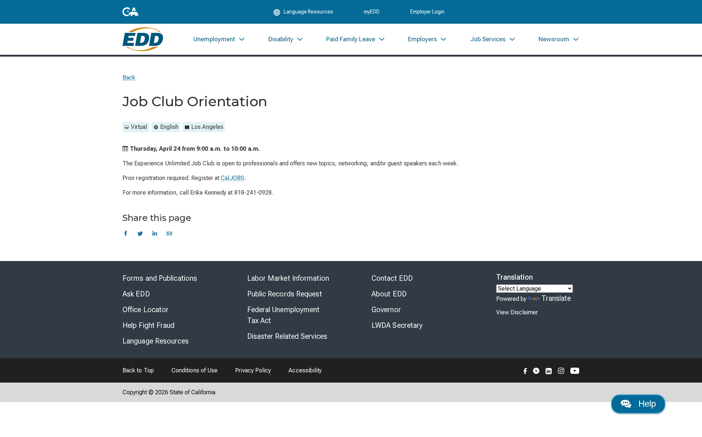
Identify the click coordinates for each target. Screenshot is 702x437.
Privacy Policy (253, 370)
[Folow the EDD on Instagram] (561, 370)
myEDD (372, 12)
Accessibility (305, 370)
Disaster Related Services (287, 336)
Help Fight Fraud (148, 325)
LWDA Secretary (397, 325)
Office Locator (145, 309)
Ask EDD (136, 294)
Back (128, 77)
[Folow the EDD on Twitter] (536, 370)
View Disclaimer (517, 312)
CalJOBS (232, 178)
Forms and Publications (159, 278)
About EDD (389, 294)
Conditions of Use (194, 370)
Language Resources (155, 341)
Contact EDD (392, 278)
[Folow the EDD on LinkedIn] (549, 370)
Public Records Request (284, 294)
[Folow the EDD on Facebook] (525, 370)
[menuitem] (219, 39)
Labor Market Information (288, 278)
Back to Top (138, 370)
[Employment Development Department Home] (142, 39)
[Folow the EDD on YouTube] (575, 370)
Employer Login (427, 12)
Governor (386, 309)
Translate (556, 298)
